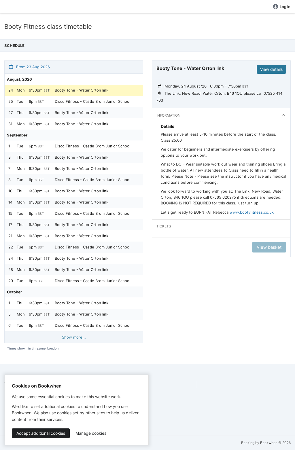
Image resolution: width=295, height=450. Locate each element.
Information (168, 115)
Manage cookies (90, 433)
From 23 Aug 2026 (32, 66)
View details (271, 69)
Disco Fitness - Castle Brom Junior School (92, 101)
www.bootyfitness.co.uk (252, 212)
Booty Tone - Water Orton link (81, 90)
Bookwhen (268, 442)
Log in (285, 6)
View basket (269, 247)
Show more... (74, 337)
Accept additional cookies (40, 433)
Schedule (14, 45)
